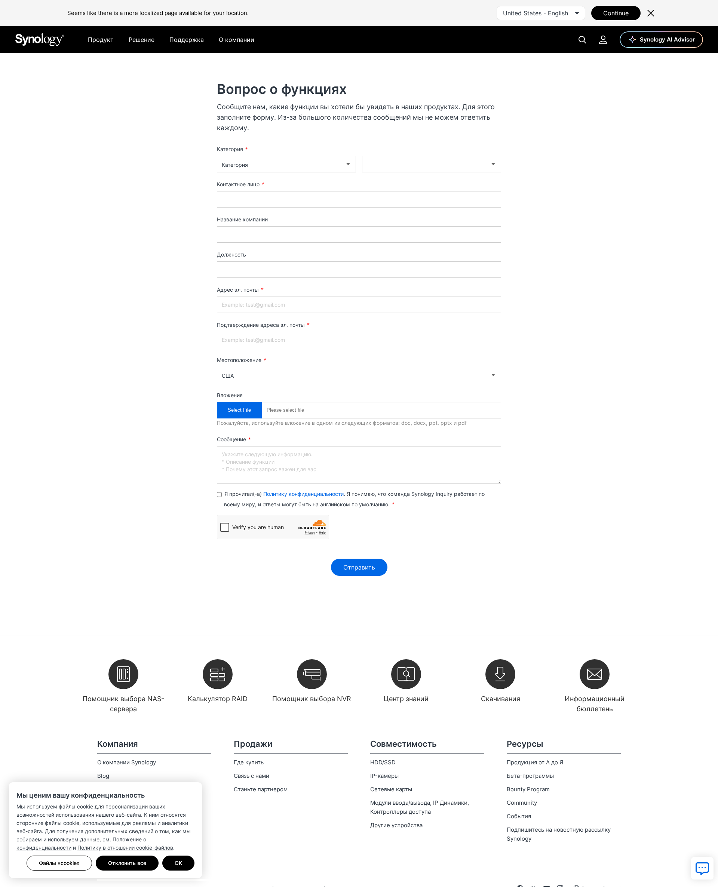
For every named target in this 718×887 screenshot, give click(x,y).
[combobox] (541, 13)
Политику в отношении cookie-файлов (125, 847)
